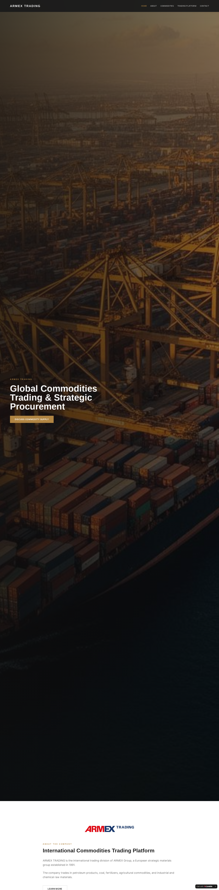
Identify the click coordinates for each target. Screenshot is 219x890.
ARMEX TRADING (25, 6)
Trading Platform (186, 6)
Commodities (167, 6)
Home (144, 6)
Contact (204, 6)
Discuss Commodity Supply (32, 419)
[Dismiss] (215, 886)
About (153, 6)
